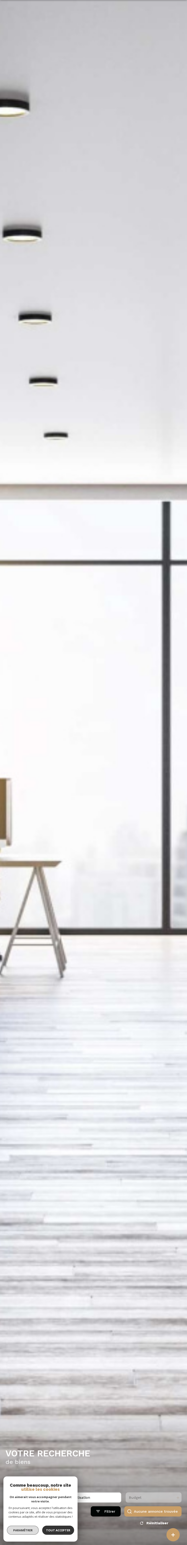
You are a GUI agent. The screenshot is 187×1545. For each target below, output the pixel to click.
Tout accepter (58, 1530)
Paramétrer (23, 1530)
